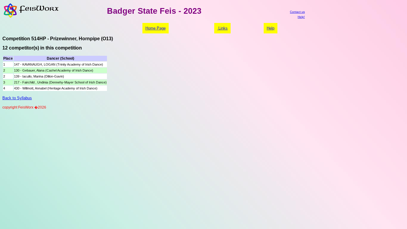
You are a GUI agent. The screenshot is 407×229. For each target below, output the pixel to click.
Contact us (297, 11)
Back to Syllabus (17, 98)
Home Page (155, 28)
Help (270, 28)
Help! (301, 16)
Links (222, 28)
